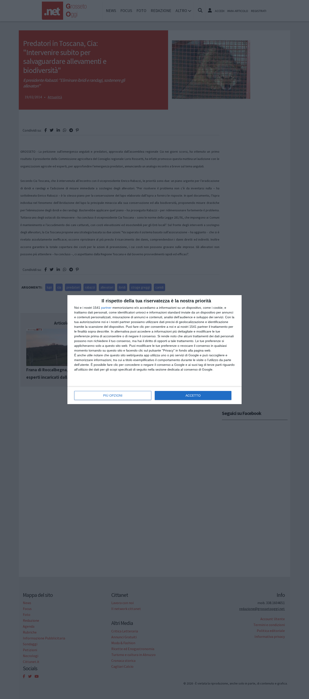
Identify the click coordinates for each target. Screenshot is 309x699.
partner (106, 307)
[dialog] (154, 349)
